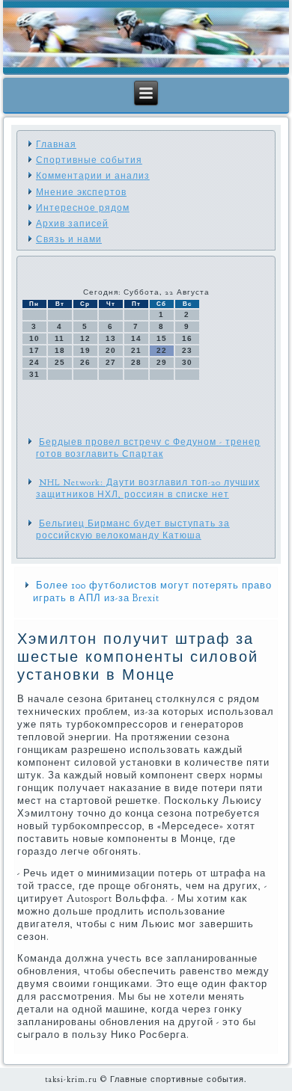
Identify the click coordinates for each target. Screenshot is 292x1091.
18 (60, 350)
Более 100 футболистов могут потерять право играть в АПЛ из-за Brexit (152, 592)
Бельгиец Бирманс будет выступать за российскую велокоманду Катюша (133, 529)
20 (111, 350)
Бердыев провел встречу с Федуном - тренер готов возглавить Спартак (148, 448)
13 (111, 338)
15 (161, 338)
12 (85, 338)
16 (187, 338)
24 (34, 362)
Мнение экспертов (81, 192)
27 (111, 362)
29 (161, 362)
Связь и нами (69, 239)
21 (136, 350)
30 (187, 362)
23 (187, 350)
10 (34, 338)
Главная (56, 144)
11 (59, 338)
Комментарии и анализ (93, 176)
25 (60, 362)
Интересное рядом (83, 208)
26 (85, 362)
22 (161, 350)
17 (34, 350)
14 (136, 338)
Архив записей (72, 224)
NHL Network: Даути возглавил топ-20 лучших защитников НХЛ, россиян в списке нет (148, 488)
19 (85, 350)
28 (136, 362)
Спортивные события (89, 160)
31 (34, 374)
